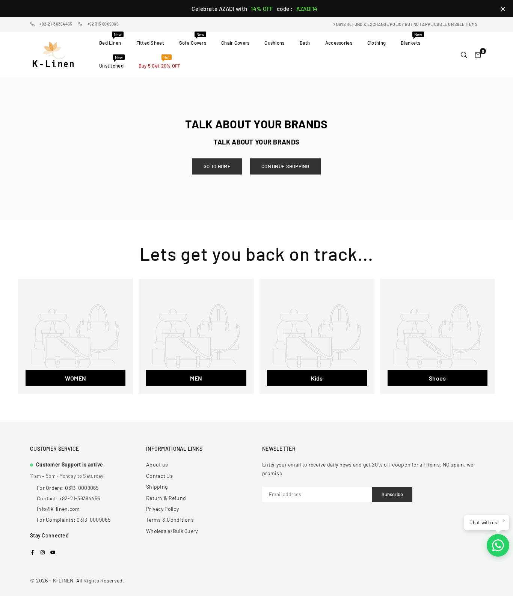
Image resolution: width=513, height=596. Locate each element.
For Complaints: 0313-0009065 (73, 519)
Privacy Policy (162, 509)
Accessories (338, 43)
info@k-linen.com (58, 509)
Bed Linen (110, 39)
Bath (305, 43)
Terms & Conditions (170, 519)
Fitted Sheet (150, 43)
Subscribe (392, 494)
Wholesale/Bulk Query (172, 531)
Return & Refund (166, 498)
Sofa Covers (192, 39)
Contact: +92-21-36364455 (68, 498)
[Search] (464, 54)
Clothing (376, 43)
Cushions (274, 43)
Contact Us (159, 476)
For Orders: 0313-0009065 (68, 488)
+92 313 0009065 (103, 23)
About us (157, 464)
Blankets (411, 39)
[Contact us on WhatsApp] (498, 545)
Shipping (156, 486)
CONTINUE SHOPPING (285, 166)
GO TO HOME (217, 166)
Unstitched (111, 62)
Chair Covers (235, 43)
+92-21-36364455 (55, 23)
